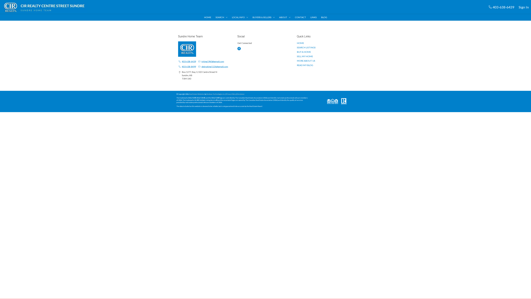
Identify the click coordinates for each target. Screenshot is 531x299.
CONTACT (300, 17)
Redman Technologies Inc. (216, 94)
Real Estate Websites (197, 94)
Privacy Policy (231, 94)
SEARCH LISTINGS (306, 47)
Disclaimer (241, 94)
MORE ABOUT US (306, 60)
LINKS (313, 17)
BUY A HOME (304, 52)
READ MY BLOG (305, 65)
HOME (207, 17)
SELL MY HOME (305, 56)
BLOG (324, 17)
